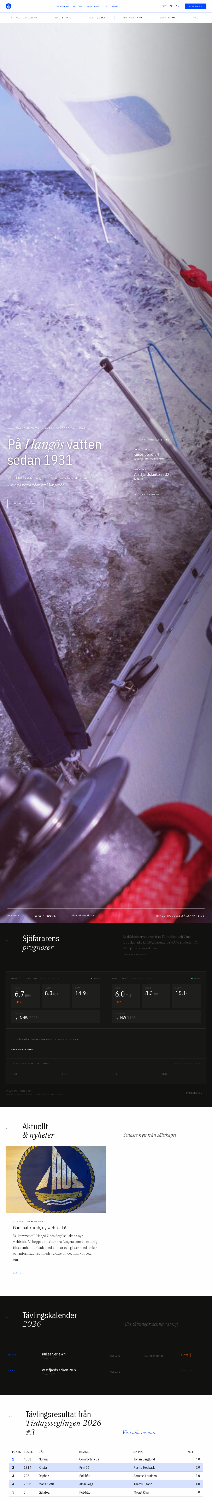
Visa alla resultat (138, 1433)
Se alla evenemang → (147, 495)
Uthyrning (112, 6)
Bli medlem (195, 6)
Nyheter (78, 6)
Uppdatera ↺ (194, 1093)
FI (171, 6)
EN (177, 6)
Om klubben (94, 6)
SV (164, 6)
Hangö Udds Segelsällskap (10, 6)
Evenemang (62, 6)
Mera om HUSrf (25, 503)
